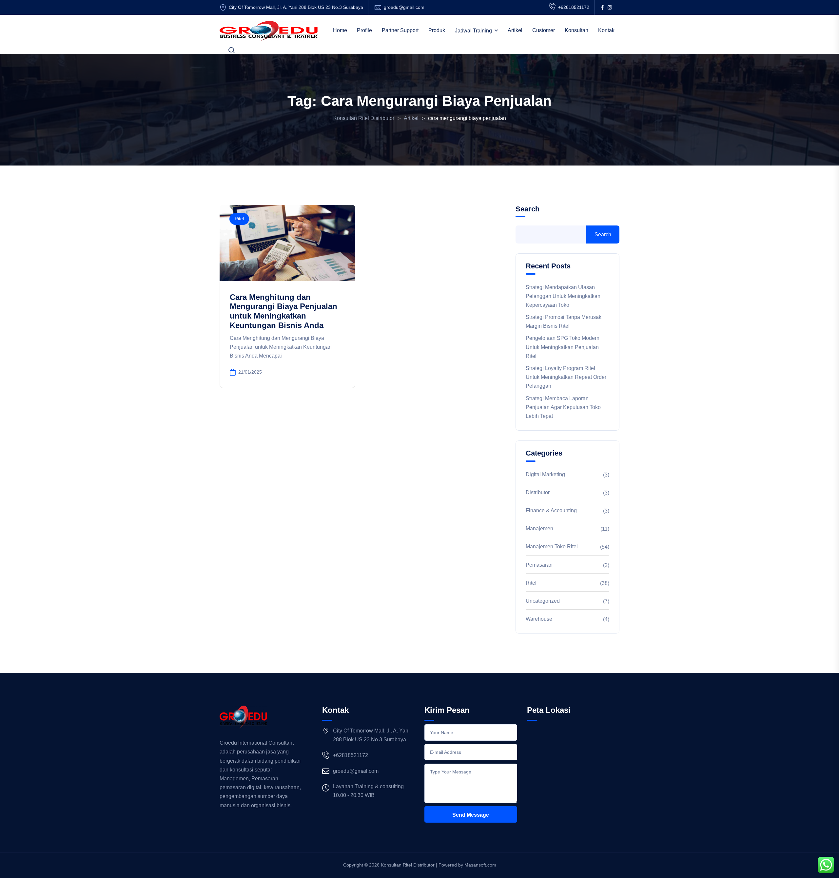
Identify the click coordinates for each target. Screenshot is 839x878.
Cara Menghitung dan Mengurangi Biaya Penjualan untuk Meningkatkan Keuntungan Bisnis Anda (283, 311)
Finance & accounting (551, 510)
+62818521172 (573, 7)
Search (527, 209)
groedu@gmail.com (404, 7)
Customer (543, 30)
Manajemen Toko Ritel (552, 546)
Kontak (606, 30)
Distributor (538, 492)
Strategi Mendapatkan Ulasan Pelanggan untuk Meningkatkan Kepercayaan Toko (563, 296)
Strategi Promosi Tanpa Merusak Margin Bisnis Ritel (563, 321)
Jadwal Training (473, 30)
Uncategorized (543, 601)
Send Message (470, 815)
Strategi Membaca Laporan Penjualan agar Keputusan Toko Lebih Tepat (563, 407)
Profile (364, 30)
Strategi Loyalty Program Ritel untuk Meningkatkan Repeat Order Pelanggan (566, 377)
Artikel (515, 30)
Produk (436, 30)
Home (340, 30)
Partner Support (400, 30)
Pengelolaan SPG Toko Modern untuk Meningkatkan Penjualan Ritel (562, 347)
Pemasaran (539, 565)
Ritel (239, 218)
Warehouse (539, 619)
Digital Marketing (545, 474)
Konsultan (576, 30)
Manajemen (539, 528)
